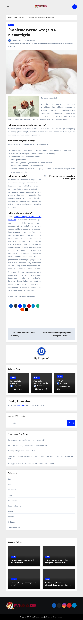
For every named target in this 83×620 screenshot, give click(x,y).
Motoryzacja (12, 501)
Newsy (10, 511)
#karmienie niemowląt (18, 44)
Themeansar (57, 617)
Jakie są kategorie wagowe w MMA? (21, 451)
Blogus (47, 617)
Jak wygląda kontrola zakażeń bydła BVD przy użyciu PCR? (31, 464)
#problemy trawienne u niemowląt (52, 44)
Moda (10, 495)
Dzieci (11, 25)
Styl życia (11, 522)
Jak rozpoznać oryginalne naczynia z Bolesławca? (27, 445)
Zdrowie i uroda (14, 527)
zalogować (20, 405)
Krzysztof (18, 40)
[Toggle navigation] (7, 6)
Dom (9, 479)
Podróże (11, 517)
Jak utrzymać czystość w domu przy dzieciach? (26, 440)
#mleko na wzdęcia (33, 44)
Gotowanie (12, 490)
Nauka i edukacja (14, 506)
